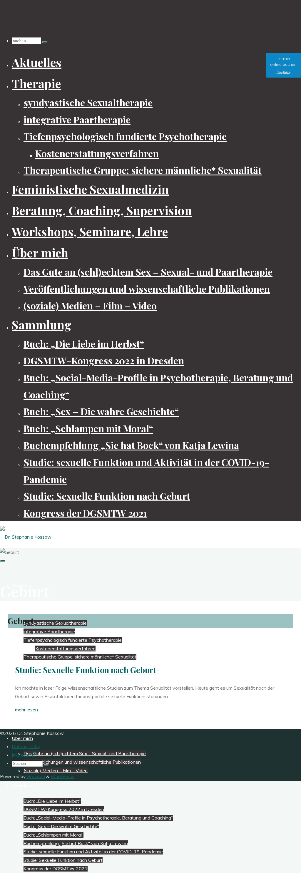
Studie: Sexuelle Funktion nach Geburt (85, 670)
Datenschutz (25, 746)
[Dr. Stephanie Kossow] (25, 537)
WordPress (62, 776)
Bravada (35, 776)
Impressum (23, 755)
